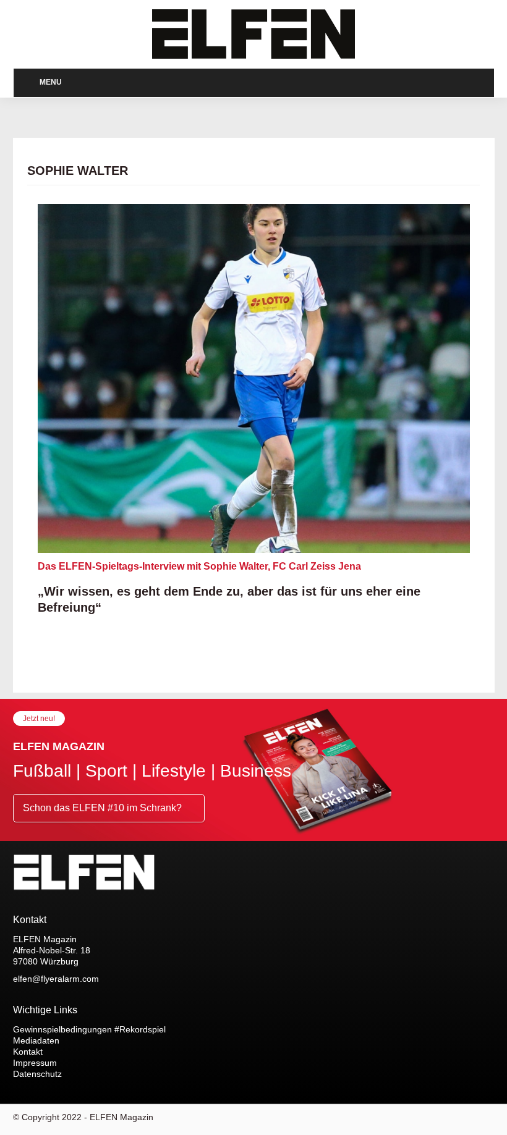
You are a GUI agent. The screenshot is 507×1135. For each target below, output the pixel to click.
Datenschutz (37, 1074)
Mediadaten (36, 1040)
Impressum (35, 1063)
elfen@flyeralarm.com (56, 979)
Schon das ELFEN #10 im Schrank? (103, 808)
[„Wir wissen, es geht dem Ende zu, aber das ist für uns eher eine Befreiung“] (254, 379)
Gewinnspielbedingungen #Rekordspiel (89, 1029)
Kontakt (28, 1052)
